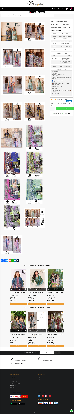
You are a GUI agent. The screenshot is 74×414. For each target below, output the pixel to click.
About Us (12, 377)
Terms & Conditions (15, 383)
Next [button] (63, 279)
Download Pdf (67, 113)
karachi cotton (62, 36)
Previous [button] (10, 279)
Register (40, 379)
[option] (18, 285)
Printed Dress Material (65, 66)
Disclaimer (13, 387)
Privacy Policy (13, 381)
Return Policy (13, 385)
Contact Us (13, 379)
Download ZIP (57, 113)
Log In (39, 377)
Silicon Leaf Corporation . (49, 412)
